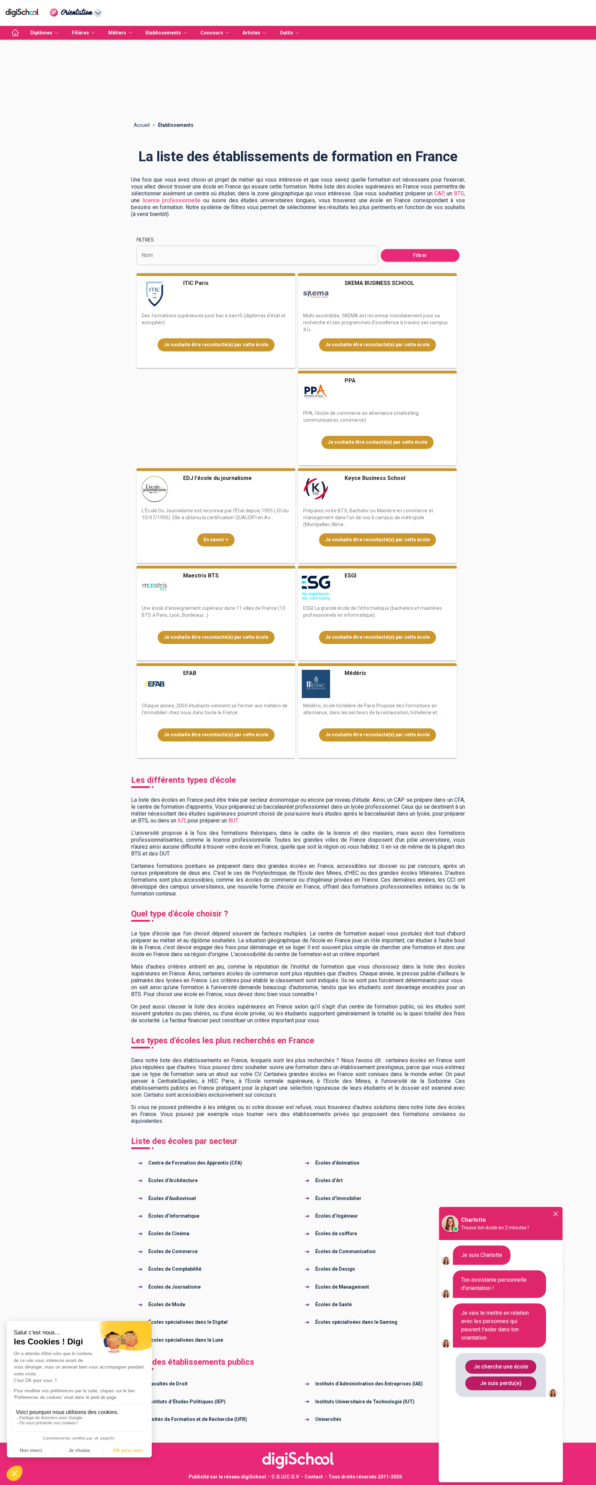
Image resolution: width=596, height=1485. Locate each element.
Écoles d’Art (329, 1180)
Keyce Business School (375, 478)
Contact (314, 1476)
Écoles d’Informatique (173, 1216)
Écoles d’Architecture (173, 1180)
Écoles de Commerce (173, 1251)
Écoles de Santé (333, 1304)
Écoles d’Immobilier (338, 1198)
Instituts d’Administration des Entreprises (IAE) (369, 1383)
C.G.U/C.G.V (285, 1476)
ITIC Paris (196, 283)
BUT (233, 820)
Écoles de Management (342, 1287)
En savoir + (215, 539)
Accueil (142, 125)
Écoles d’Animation (337, 1163)
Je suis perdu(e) (501, 1383)
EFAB (189, 673)
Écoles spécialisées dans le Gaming (356, 1322)
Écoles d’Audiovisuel (172, 1198)
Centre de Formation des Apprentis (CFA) (195, 1163)
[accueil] (15, 33)
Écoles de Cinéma (168, 1233)
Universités (328, 1419)
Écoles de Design (335, 1269)
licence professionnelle (171, 200)
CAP (439, 193)
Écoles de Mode (166, 1304)
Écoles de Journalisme (174, 1287)
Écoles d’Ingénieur (336, 1216)
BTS (459, 193)
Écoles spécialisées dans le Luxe (185, 1340)
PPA (350, 380)
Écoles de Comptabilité (174, 1269)
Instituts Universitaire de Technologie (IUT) (365, 1401)
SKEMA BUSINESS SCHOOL (379, 283)
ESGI (350, 575)
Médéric (355, 673)
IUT (181, 820)
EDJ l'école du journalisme (217, 478)
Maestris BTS (201, 575)
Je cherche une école (501, 1366)
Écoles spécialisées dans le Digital (188, 1322)
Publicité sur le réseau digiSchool (227, 1476)
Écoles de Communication (345, 1251)
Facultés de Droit (168, 1383)
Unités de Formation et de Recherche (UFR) (197, 1419)
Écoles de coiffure (336, 1233)
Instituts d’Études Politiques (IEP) (187, 1401)
